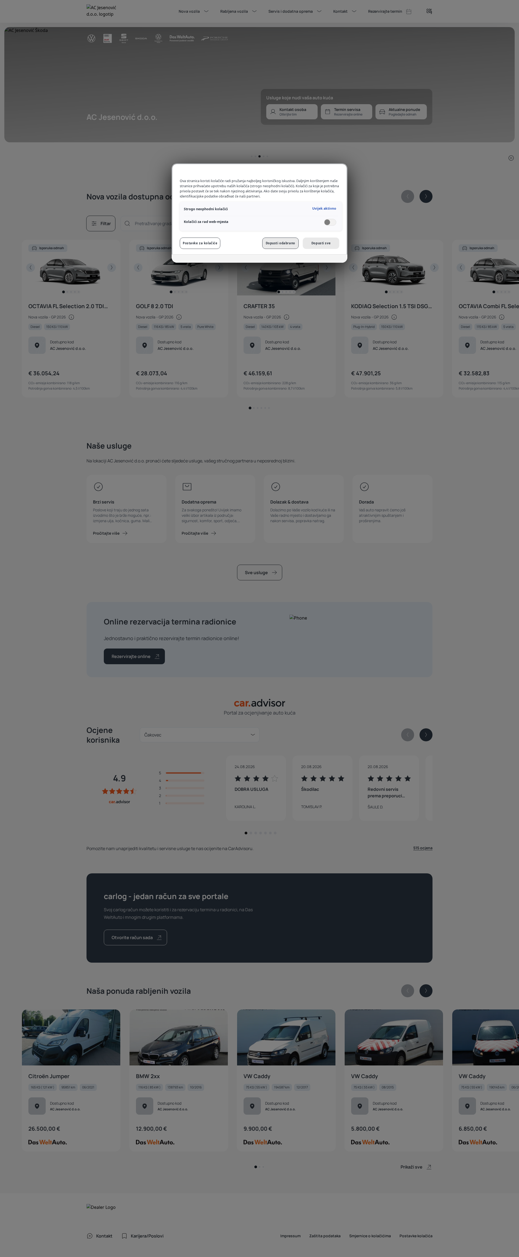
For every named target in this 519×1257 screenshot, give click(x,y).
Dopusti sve (321, 243)
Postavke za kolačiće (200, 243)
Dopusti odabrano (280, 243)
